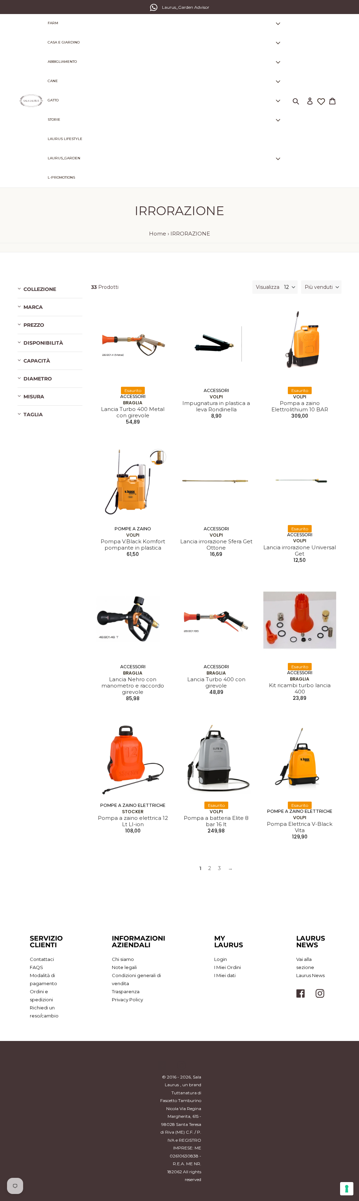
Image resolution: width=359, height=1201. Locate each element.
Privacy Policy (127, 999)
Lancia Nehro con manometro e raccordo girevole (132, 685)
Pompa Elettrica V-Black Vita (299, 827)
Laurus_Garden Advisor (185, 7)
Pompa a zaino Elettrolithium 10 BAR (299, 406)
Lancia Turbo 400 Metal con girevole (132, 412)
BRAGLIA (132, 403)
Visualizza (267, 287)
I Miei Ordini (227, 967)
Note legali (124, 967)
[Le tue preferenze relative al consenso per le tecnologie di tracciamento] (346, 1188)
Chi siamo (123, 959)
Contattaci (42, 959)
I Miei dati (225, 975)
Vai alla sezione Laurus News (310, 967)
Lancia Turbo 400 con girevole (216, 682)
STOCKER (132, 812)
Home (157, 233)
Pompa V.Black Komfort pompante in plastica (133, 544)
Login (220, 959)
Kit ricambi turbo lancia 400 (300, 688)
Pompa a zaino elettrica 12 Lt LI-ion (133, 821)
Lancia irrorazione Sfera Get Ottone (216, 544)
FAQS (36, 967)
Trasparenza (126, 991)
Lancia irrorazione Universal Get (299, 550)
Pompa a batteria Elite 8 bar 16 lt (216, 821)
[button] (321, 287)
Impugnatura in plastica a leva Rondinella (216, 406)
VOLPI (216, 397)
